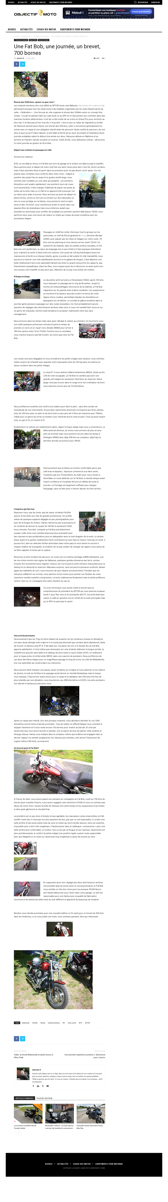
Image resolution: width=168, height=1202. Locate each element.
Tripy (83, 235)
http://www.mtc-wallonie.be (91, 105)
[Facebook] (16, 64)
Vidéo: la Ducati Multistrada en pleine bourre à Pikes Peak (34, 1056)
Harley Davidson (44, 40)
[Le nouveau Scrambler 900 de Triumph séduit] (28, 1113)
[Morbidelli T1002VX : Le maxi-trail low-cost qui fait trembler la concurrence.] (59, 1113)
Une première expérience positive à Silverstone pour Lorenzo (85, 1056)
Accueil (16, 36)
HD (64, 1023)
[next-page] (19, 1133)
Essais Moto (26, 36)
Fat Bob (35, 1023)
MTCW (87, 1023)
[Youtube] (48, 1086)
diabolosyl (25, 1023)
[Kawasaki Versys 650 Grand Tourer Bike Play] (91, 1113)
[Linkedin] (39, 1086)
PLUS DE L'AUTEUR (44, 1098)
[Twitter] (22, 64)
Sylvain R (20, 58)
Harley (42, 1023)
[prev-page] (15, 1133)
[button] (141, 2)
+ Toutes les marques (41, 36)
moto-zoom (72, 1023)
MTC (80, 1023)
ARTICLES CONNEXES (24, 1098)
